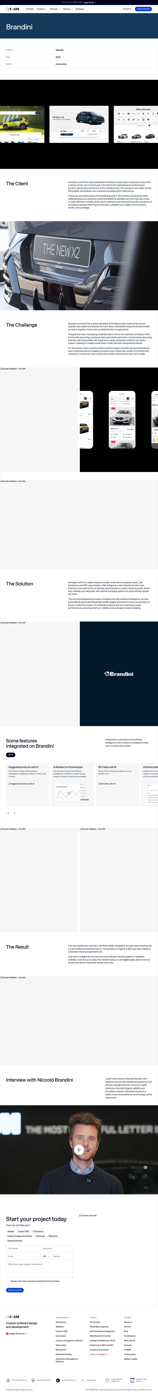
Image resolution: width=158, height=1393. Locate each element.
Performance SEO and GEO (101, 1345)
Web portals (61, 1349)
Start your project (15, 1290)
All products (61, 1322)
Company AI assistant (99, 1349)
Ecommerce (61, 1336)
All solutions (95, 1322)
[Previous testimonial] (8, 813)
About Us (128, 1322)
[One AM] (12, 1317)
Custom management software (20, 1236)
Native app (40, 1236)
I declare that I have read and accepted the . (35, 1281)
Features (54, 9)
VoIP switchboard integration (102, 1331)
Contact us (127, 9)
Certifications (130, 1336)
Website (11, 1231)
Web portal (53, 1236)
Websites (60, 1326)
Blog (126, 1331)
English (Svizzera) (17, 1333)
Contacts (128, 1345)
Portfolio (30, 9)
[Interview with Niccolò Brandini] (79, 1149)
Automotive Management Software (67, 1360)
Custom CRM (23, 1231)
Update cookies (130, 1359)
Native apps (61, 1345)
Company (80, 9)
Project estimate (143, 9)
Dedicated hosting (15, 1241)
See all (10, 755)
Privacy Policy (53, 1281)
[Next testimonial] (14, 813)
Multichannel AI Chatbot (100, 1336)
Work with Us (129, 1340)
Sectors (66, 9)
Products (41, 9)
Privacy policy (130, 1354)
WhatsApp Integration (99, 1326)
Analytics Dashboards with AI (102, 1340)
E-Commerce (38, 1231)
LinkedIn (127, 1349)
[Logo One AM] (12, 9)
